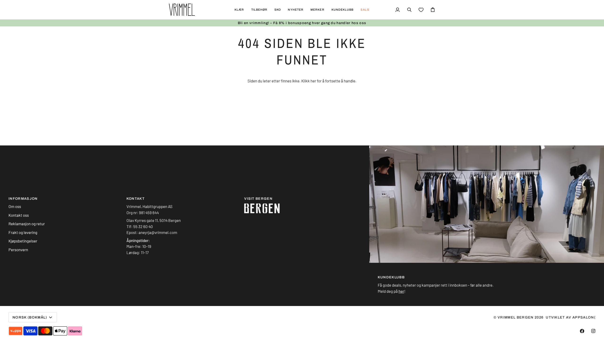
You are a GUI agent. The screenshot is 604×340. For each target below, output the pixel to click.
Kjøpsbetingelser (22, 240)
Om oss (14, 206)
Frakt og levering (22, 232)
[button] (239, 9)
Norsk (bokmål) (30, 317)
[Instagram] (593, 331)
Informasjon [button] (23, 198)
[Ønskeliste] (421, 9)
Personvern (18, 249)
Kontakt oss (18, 215)
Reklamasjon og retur (26, 223)
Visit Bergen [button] (258, 198)
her (313, 80)
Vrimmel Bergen (516, 317)
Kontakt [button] (135, 198)
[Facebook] (582, 331)
